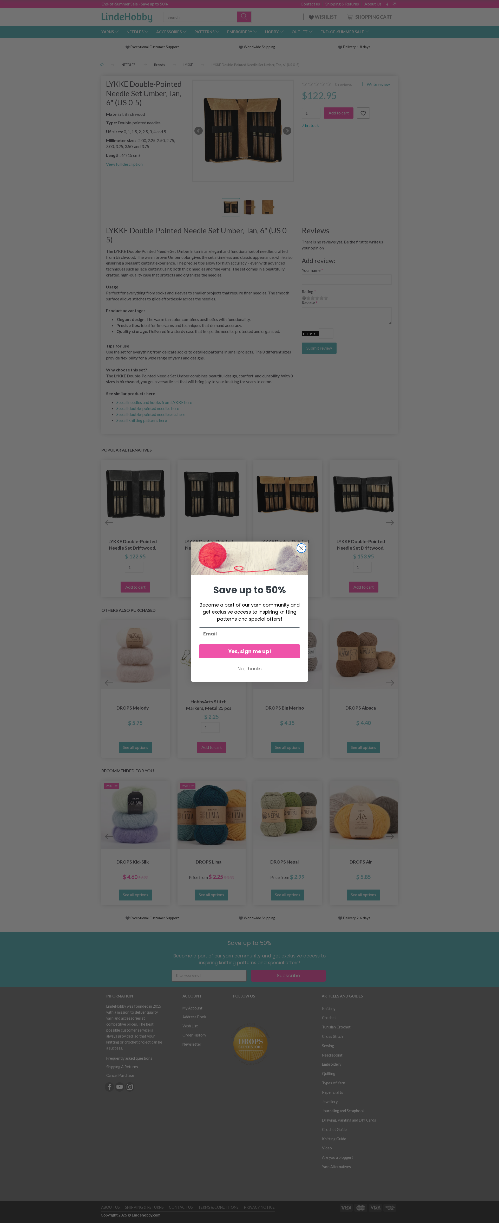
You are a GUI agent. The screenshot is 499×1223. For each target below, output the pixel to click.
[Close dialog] (301, 548)
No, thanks (250, 668)
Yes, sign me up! (249, 651)
